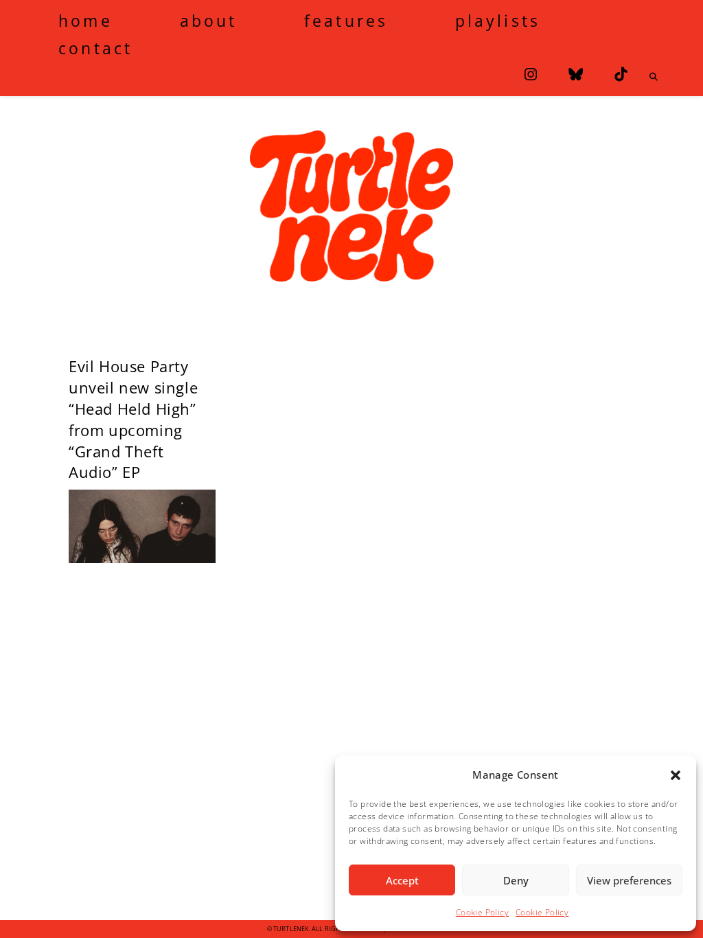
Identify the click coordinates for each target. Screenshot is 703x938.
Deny (516, 880)
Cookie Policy (482, 912)
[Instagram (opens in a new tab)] (530, 74)
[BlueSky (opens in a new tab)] (575, 74)
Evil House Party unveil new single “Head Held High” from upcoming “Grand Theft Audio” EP (133, 419)
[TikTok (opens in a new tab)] (620, 74)
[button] (675, 775)
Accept (402, 880)
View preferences (629, 880)
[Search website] (653, 76)
